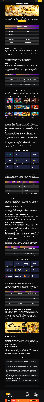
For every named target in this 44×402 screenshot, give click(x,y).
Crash (25, 96)
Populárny (9, 96)
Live (17, 96)
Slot (34, 96)
